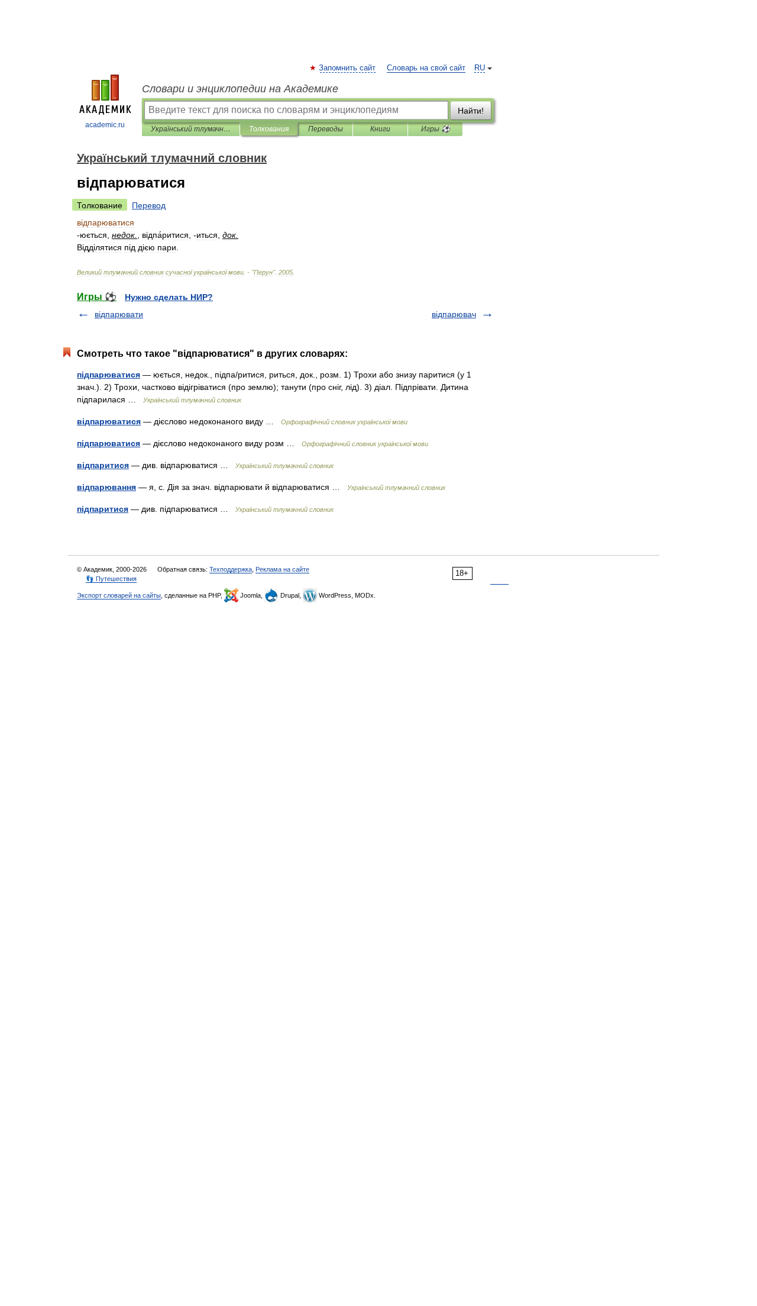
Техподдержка (230, 569)
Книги (380, 129)
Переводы (325, 129)
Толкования (269, 129)
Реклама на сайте (282, 569)
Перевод (149, 205)
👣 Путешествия (111, 578)
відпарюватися (109, 421)
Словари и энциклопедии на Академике (240, 89)
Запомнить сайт (348, 68)
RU (479, 68)
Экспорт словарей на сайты (119, 595)
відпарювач (454, 314)
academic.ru (105, 125)
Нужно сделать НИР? (169, 297)
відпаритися (103, 465)
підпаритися (102, 509)
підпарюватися (108, 374)
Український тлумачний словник (191, 129)
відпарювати (119, 314)
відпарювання (106, 487)
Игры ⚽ (435, 129)
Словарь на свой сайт (426, 68)
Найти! (471, 110)
